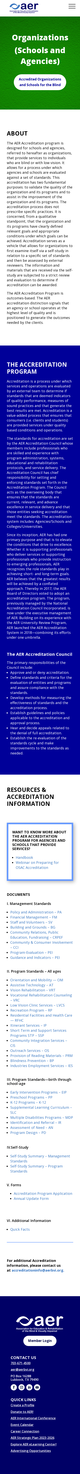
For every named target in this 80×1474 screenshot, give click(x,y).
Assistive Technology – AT (32, 985)
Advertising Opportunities (31, 1451)
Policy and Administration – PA (36, 912)
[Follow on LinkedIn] (29, 1387)
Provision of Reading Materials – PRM (41, 1055)
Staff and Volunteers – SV (31, 922)
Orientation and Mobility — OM (36, 980)
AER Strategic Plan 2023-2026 (32, 1438)
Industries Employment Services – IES (41, 1065)
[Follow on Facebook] (14, 1387)
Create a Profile (22, 1405)
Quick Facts (20, 1229)
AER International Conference (33, 1418)
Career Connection (25, 1431)
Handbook (24, 857)
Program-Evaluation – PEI (31, 952)
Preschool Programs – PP (31, 1097)
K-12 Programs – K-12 (28, 1102)
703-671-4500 (20, 1363)
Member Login (40, 1340)
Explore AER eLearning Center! (34, 1444)
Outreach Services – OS (29, 1050)
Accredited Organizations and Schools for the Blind (40, 82)
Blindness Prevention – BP (32, 1060)
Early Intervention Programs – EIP (38, 1092)
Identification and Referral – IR (35, 1122)
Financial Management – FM (33, 917)
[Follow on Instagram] (21, 1387)
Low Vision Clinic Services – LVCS (37, 1005)
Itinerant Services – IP (28, 1025)
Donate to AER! (22, 1412)
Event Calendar (22, 1425)
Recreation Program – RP (31, 1010)
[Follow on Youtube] (37, 1387)
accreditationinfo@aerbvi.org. (38, 1270)
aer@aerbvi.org (22, 1369)
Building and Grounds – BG (32, 927)
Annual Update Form (31, 1198)
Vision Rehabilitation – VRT (33, 990)
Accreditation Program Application (43, 1193)
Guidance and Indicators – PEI (35, 957)
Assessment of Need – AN (31, 1127)
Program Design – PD (28, 1132)
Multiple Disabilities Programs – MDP (41, 1117)
